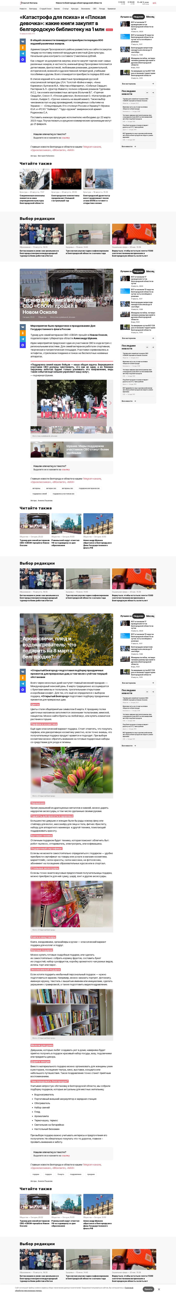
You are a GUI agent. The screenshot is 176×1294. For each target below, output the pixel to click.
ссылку (66, 137)
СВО (94, 9)
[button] (147, 92)
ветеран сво (51, 488)
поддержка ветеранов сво (89, 488)
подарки (36, 1174)
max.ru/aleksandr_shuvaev (65, 317)
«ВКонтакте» (59, 150)
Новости (23, 9)
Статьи (65, 9)
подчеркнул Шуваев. (43, 375)
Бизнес (57, 9)
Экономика (85, 9)
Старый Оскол (45, 9)
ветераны (36, 488)
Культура (74, 9)
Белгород (33, 9)
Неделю (138, 16)
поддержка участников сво (63, 494)
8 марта (61, 1174)
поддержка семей (40, 494)
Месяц (150, 16)
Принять (148, 1289)
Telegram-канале (92, 146)
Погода (102, 9)
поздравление (75, 1174)
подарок (48, 1174)
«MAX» (70, 150)
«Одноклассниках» (41, 150)
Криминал (112, 9)
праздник (91, 1174)
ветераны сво (67, 488)
